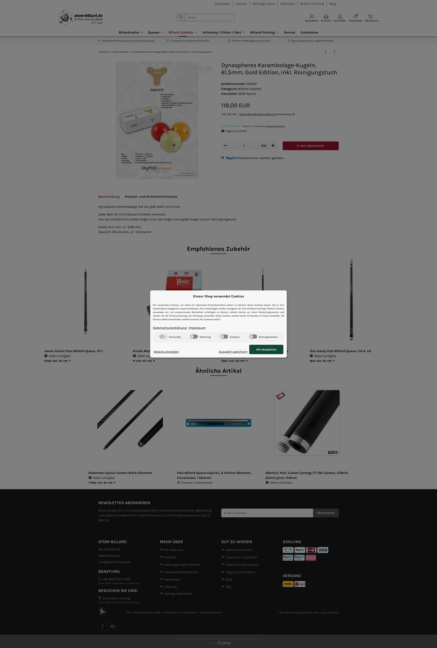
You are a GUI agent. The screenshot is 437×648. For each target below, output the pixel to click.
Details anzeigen (166, 352)
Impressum (197, 328)
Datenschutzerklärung (170, 328)
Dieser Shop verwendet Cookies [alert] (218, 296)
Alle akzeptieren (266, 349)
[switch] (163, 337)
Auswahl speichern (233, 352)
